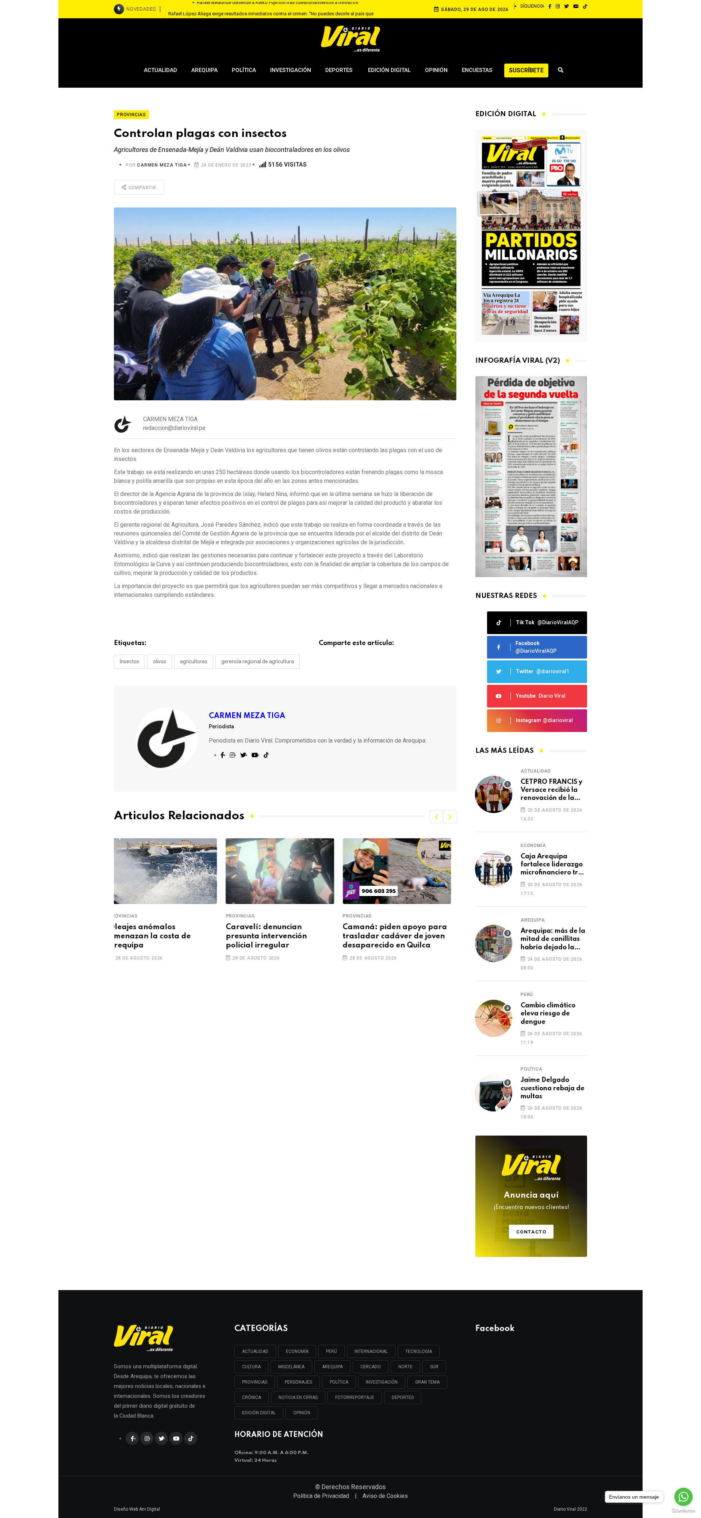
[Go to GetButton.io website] (683, 1511)
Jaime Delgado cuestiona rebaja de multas (553, 1088)
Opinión (436, 70)
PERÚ (331, 1351)
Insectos (129, 661)
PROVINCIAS (254, 1382)
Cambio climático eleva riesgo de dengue (548, 1013)
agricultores (193, 661)
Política (244, 70)
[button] (436, 816)
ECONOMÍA (297, 1351)
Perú (527, 994)
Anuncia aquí (531, 1200)
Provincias (128, 916)
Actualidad (160, 70)
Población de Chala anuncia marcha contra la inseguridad (400, 936)
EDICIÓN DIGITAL (259, 1412)
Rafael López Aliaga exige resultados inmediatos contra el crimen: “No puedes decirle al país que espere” (271, 9)
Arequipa (204, 70)
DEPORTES (403, 1397)
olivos (159, 661)
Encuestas (477, 70)
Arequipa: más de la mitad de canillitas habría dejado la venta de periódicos (553, 939)
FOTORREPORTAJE (354, 1397)
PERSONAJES (298, 1382)
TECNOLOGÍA (418, 1351)
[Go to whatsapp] (683, 1497)
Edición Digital (389, 70)
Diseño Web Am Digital (137, 1509)
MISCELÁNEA (291, 1366)
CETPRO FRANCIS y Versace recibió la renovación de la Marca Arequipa (551, 790)
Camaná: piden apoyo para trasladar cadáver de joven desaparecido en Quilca (283, 936)
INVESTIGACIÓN (382, 1382)
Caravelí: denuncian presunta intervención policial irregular (154, 936)
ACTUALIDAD (255, 1351)
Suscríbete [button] (526, 70)
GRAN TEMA (427, 1382)
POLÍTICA (339, 1382)
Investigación (290, 70)
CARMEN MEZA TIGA (162, 165)
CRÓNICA (251, 1397)
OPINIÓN (301, 1412)
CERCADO (370, 1366)
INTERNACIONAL (371, 1351)
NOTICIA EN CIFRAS (298, 1397)
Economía (533, 845)
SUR (434, 1366)
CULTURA (251, 1366)
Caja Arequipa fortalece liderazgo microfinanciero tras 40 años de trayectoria (553, 865)
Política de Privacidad (321, 1495)
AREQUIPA (332, 1366)
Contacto (531, 1232)
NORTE (405, 1366)
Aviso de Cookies (385, 1495)
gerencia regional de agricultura (257, 661)
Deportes (339, 70)
